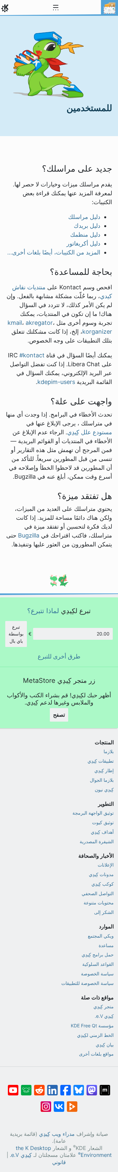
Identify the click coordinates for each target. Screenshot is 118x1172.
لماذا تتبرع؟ (43, 611)
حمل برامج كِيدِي (98, 954)
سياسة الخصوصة (97, 973)
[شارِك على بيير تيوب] (72, 1103)
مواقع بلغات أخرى (96, 1054)
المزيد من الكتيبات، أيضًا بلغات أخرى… (53, 252)
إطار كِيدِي (104, 770)
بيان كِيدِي (105, 1044)
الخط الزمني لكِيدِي (95, 1035)
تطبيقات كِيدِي (101, 761)
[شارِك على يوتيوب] (13, 1087)
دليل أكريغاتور (83, 243)
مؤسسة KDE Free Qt (92, 1025)
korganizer (97, 331)
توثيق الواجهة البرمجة (93, 813)
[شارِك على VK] (59, 1103)
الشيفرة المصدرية (97, 841)
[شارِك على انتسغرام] (46, 1103)
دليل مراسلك (84, 216)
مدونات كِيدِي (101, 874)
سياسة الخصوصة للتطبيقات (87, 983)
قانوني (59, 1162)
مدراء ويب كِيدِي (57, 1134)
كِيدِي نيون (104, 789)
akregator (39, 322)
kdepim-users (56, 381)
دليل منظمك (85, 234)
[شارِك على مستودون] (92, 1087)
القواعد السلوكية (98, 964)
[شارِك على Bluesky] (78, 1087)
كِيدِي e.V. (104, 1016)
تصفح (59, 714)
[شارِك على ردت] (39, 1087)
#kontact (32, 355)
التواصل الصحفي (98, 893)
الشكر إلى (104, 912)
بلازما (109, 751)
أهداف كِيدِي (102, 832)
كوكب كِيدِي (102, 884)
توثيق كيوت (103, 822)
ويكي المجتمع (101, 936)
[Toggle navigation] (56, 8)
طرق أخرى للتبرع (59, 656)
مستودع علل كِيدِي (89, 432)
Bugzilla (28, 535)
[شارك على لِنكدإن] (52, 1087)
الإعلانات (106, 865)
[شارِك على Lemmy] (26, 1087)
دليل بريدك (87, 225)
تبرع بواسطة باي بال (16, 634)
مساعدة (106, 945)
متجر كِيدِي (103, 1006)
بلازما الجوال (102, 780)
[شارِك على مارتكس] (105, 1087)
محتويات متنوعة (99, 902)
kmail (15, 322)
